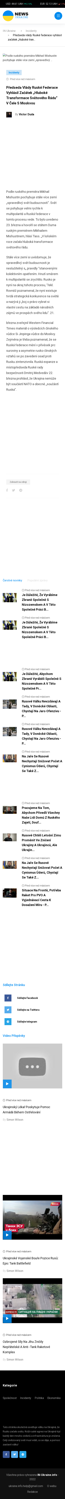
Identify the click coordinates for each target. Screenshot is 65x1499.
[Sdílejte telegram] (20, 490)
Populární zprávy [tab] (37, 580)
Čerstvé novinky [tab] (12, 580)
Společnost (10, 1398)
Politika (39, 1398)
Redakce (32, 1491)
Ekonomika (53, 1398)
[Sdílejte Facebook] (7, 490)
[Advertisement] (32, 155)
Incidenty (31, 31)
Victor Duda (26, 114)
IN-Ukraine (9, 31)
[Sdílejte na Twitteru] (13, 490)
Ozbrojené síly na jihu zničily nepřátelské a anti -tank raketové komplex (26, 1347)
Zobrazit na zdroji (18, 482)
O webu (51, 1486)
